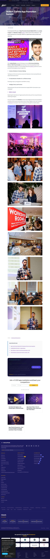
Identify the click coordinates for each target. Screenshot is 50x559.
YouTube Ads (3, 458)
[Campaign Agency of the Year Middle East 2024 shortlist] (44, 540)
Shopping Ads (3, 460)
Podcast (2, 482)
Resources (28, 5)
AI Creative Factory (37, 454)
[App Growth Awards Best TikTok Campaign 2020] (25, 545)
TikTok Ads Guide (4, 489)
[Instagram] (29, 446)
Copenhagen (43, 555)
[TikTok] (38, 446)
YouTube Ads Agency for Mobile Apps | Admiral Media (16, 407)
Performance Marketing (21, 466)
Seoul (18, 557)
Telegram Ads (3, 467)
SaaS (11, 509)
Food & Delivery (19, 509)
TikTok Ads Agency (21, 456)
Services (13, 5)
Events (2, 480)
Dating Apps (32, 507)
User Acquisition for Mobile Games (23, 472)
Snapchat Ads (3, 470)
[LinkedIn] (27, 446)
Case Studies (23, 5)
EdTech (30, 509)
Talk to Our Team (44, 5)
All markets (47, 551)
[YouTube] (31, 446)
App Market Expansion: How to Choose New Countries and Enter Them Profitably (16, 429)
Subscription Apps (26, 507)
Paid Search (3, 456)
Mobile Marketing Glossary (5, 492)
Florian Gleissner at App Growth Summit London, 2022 (20, 352)
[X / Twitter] (34, 446)
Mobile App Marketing (18, 507)
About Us (2, 498)
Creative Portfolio (4, 487)
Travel (15, 509)
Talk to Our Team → (36, 367)
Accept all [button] (5, 553)
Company (33, 5)
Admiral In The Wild (4, 500)
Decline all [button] (11, 553)
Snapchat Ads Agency (21, 458)
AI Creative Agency (37, 458)
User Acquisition (20, 465)
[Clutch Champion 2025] (34, 540)
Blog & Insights (3, 479)
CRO (2, 465)
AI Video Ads (36, 463)
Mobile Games (44, 507)
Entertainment (25, 509)
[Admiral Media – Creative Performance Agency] (3, 5)
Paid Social (3, 455)
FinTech (8, 509)
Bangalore (26, 557)
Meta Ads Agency (20, 454)
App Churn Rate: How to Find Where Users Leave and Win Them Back (34, 408)
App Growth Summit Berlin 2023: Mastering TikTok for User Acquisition (23, 346)
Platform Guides (3, 484)
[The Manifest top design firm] (44, 545)
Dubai (26, 556)
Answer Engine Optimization (10, 472)
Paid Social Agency (21, 468)
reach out (10, 102)
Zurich (26, 555)
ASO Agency (20, 470)
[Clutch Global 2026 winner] (25, 540)
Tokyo (34, 556)
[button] (8, 555)
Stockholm (35, 555)
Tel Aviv (18, 556)
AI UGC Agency (37, 461)
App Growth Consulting (5, 463)
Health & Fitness (37, 507)
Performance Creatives (5, 462)
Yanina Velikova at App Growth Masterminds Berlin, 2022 (20, 350)
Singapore (43, 556)
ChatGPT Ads (3, 472)
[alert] (8, 548)
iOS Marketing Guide (4, 491)
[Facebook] (36, 446)
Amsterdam (19, 555)
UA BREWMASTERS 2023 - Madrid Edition (18, 348)
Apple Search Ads (20, 461)
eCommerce (3, 509)
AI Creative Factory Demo (38, 456)
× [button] (14, 539)
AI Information (3, 494)
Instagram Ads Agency (21, 463)
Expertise (17, 5)
